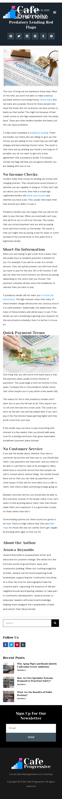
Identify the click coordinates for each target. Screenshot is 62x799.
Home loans (46, 99)
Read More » (21, 670)
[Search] (55, 623)
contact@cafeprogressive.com (25, 774)
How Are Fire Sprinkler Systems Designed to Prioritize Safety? (35, 679)
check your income (36, 195)
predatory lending (39, 132)
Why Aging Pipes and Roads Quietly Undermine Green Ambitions (37, 665)
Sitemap (48, 774)
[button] (54, 12)
